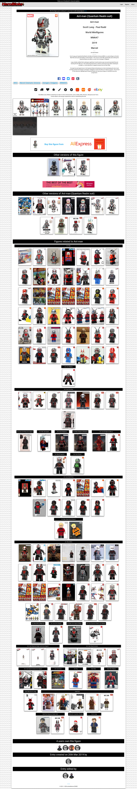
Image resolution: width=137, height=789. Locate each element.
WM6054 (63, 83)
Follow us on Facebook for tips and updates (68, 1)
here (85, 10)
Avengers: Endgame (50, 83)
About (132, 4)
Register (127, 4)
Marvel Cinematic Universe (30, 83)
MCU (15, 83)
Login (121, 4)
